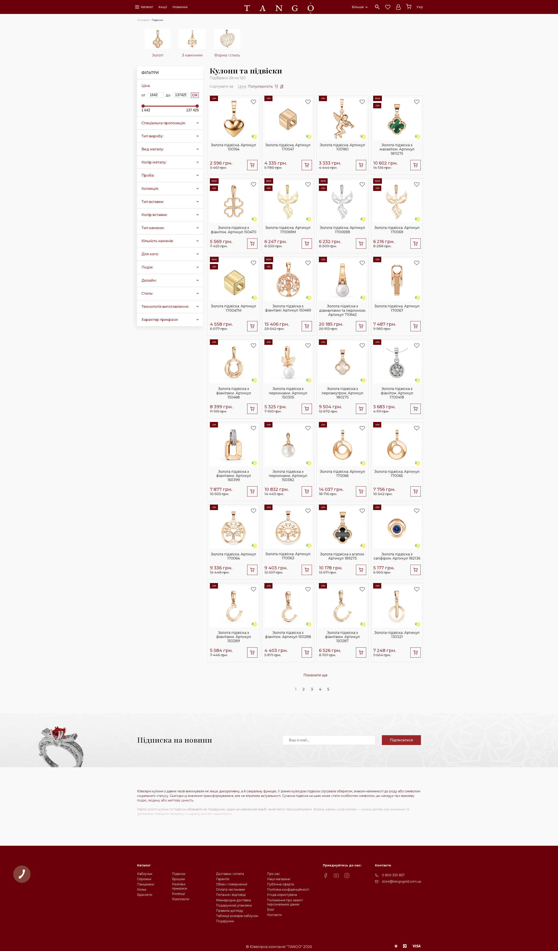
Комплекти (180, 899)
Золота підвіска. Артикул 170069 (397, 230)
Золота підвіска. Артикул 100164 (233, 147)
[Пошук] (377, 7)
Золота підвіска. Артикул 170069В (342, 230)
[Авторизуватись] (398, 7)
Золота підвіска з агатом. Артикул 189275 (342, 556)
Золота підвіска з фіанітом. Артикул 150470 (233, 230)
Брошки (178, 879)
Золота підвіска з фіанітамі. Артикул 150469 (288, 308)
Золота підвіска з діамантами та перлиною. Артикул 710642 (342, 310)
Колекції (178, 894)
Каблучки (144, 874)
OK (195, 95)
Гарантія (222, 879)
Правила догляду (229, 911)
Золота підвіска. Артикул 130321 (397, 635)
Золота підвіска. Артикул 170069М (288, 230)
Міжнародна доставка (233, 900)
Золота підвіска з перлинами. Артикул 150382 (288, 476)
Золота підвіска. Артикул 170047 (288, 147)
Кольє (141, 889)
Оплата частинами (230, 889)
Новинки (179, 7)
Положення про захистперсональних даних (285, 902)
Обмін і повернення (231, 884)
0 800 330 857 (393, 875)
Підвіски (178, 874)
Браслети (144, 895)
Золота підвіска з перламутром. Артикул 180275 (342, 393)
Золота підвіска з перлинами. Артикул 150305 (288, 393)
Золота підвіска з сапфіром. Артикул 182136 (397, 556)
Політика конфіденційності (288, 889)
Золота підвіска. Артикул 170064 (233, 556)
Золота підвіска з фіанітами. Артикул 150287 (342, 637)
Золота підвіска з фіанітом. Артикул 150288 (288, 635)
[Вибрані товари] (387, 7)
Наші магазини (278, 879)
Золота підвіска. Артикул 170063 (288, 556)
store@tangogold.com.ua (401, 881)
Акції (162, 7)
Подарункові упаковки (234, 905)
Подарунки (225, 921)
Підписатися (401, 740)
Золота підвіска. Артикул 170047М (233, 308)
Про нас (273, 874)
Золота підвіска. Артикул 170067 (397, 308)
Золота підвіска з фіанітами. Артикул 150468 (233, 393)
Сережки (144, 879)
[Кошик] (408, 6)
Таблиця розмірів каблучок (237, 916)
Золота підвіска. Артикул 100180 (342, 147)
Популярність (260, 86)
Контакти (274, 915)
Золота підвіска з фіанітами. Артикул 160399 (233, 476)
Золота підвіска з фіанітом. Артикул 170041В (397, 393)
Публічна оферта (280, 884)
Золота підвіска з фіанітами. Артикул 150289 (233, 637)
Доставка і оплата (230, 874)
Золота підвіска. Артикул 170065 (397, 474)
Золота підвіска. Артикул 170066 (342, 474)
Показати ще (315, 675)
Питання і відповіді (231, 895)
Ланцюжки (145, 884)
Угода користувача (282, 895)
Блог (270, 910)
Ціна (242, 86)
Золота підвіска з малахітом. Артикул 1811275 (397, 149)
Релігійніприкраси (179, 886)
